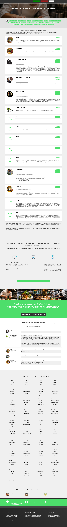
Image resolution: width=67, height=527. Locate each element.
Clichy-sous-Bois (12, 453)
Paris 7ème (40, 466)
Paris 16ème (41, 446)
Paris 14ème (41, 442)
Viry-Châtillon (55, 475)
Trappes (55, 442)
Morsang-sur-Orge (41, 404)
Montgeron (40, 393)
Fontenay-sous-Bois (26, 391)
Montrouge (40, 402)
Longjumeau (26, 466)
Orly (40, 422)
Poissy (41, 475)
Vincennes (55, 473)
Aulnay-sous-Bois (12, 395)
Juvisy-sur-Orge (26, 422)
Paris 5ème (40, 462)
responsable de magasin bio (18, 24)
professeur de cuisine (54, 22)
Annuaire (7, 515)
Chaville (12, 438)
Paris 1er (40, 453)
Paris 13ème (41, 440)
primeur (10, 22)
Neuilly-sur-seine (40, 413)
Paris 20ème (41, 455)
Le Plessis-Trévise (26, 442)
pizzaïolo (50, 20)
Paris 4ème (40, 460)
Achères (12, 380)
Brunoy (12, 418)
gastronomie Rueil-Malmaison (29, 517)
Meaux (41, 380)
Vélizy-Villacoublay (55, 449)
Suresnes (54, 435)
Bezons (12, 400)
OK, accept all (37, 1)
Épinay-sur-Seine (12, 480)
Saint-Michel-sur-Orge (54, 409)
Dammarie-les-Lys (12, 469)
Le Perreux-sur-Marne (26, 438)
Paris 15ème (41, 444)
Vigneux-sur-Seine (55, 453)
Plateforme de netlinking (9, 520)
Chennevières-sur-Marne (12, 442)
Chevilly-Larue (12, 444)
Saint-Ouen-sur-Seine (54, 413)
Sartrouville (55, 418)
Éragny (26, 380)
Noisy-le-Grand (40, 418)
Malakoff (26, 471)
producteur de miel (39, 22)
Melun (41, 382)
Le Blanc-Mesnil (26, 429)
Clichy (12, 451)
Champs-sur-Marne (12, 429)
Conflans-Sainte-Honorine (12, 458)
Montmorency (40, 398)
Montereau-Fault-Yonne (40, 389)
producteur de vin (47, 22)
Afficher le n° (58, 79)
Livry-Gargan (26, 462)
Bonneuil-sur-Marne (12, 409)
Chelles (12, 440)
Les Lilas (26, 449)
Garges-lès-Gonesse (26, 400)
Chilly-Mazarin (12, 446)
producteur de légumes (31, 22)
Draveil (12, 475)
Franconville (26, 393)
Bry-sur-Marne (12, 420)
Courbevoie (12, 466)
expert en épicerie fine (22, 20)
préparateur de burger (57, 20)
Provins (55, 380)
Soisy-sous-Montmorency (55, 429)
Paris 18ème (41, 449)
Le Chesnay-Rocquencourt (26, 433)
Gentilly (26, 404)
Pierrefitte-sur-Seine (40, 471)
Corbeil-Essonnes (12, 460)
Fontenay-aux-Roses (26, 389)
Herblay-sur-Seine (26, 413)
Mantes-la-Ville (26, 475)
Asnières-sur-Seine (12, 389)
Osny (40, 426)
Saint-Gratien (55, 404)
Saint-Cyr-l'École (54, 395)
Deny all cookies (45, 1)
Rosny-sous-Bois (55, 391)
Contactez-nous (8, 522)
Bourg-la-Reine (12, 413)
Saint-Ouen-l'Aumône (55, 411)
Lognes (26, 464)
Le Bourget (26, 431)
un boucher (52, 24)
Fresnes (26, 395)
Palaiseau (40, 429)
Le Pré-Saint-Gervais (26, 444)
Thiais (55, 438)
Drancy (12, 473)
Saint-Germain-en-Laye (55, 402)
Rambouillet (55, 384)
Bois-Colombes (12, 404)
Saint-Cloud (55, 393)
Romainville (55, 389)
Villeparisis (55, 464)
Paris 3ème (40, 458)
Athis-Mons (12, 391)
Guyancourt (26, 411)
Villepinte (54, 466)
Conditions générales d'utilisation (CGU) (11, 516)
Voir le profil (58, 37)
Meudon (40, 384)
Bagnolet (12, 398)
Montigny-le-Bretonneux (40, 395)
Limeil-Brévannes (26, 460)
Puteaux (55, 382)
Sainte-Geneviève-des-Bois (55, 398)
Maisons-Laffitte (26, 469)
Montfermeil (41, 391)
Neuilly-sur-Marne (40, 411)
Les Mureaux (26, 451)
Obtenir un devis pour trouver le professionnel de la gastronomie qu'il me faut (33, 280)
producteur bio (15, 22)
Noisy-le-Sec (41, 420)
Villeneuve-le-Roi (54, 460)
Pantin (41, 431)
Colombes (12, 455)
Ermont (26, 382)
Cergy (12, 426)
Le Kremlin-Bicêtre (26, 435)
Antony (12, 384)
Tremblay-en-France (55, 444)
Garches (26, 398)
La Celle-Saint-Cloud (26, 424)
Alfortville (12, 382)
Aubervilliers (12, 393)
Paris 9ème (40, 469)
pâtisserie (46, 20)
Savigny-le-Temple (55, 420)
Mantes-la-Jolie (26, 473)
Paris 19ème (41, 451)
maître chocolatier (40, 20)
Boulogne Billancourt (12, 411)
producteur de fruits (22, 22)
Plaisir (41, 473)
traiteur (47, 24)
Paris (40, 433)
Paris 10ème (41, 435)
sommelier (42, 24)
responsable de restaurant (28, 24)
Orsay (41, 424)
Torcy (55, 440)
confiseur (15, 20)
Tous (7, 20)
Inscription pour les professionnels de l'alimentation (33, 314)
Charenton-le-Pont (12, 431)
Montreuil (40, 400)
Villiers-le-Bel (55, 469)
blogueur (10, 20)
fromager (33, 20)
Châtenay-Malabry (12, 433)
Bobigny (12, 402)
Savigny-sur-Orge (55, 422)
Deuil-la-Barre (12, 471)
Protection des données (9, 517)
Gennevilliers (26, 402)
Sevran (55, 426)
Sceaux (55, 424)
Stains (55, 431)
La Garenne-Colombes (26, 426)
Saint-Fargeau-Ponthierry (55, 400)
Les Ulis (26, 455)
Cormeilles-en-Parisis (12, 462)
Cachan (12, 424)
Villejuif (55, 455)
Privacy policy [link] (56, 1)
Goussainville (26, 409)
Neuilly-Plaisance (40, 409)
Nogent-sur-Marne (41, 415)
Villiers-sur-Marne (55, 471)
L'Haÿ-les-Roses (26, 458)
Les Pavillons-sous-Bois (26, 453)
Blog (6, 521)
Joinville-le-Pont (26, 420)
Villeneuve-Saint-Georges (55, 462)
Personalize (51, 1)
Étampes (26, 384)
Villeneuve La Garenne (54, 458)
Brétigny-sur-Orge (12, 415)
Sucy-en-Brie (55, 433)
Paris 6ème (40, 464)
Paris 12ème (41, 438)
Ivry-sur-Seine (26, 418)
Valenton (54, 446)
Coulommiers (12, 464)
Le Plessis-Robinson (26, 440)
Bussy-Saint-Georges (12, 422)
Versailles (54, 451)
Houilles (26, 415)
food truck (29, 20)
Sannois (55, 415)
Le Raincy (26, 446)
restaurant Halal (36, 24)
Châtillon (12, 435)
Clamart (12, 449)
